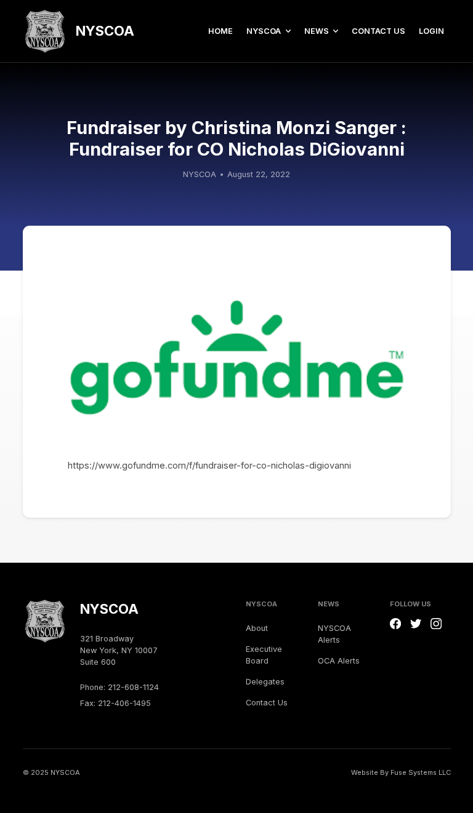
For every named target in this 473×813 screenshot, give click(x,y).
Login (431, 31)
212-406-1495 (124, 703)
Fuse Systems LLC (420, 772)
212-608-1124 (133, 687)
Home (220, 31)
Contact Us (378, 31)
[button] (268, 31)
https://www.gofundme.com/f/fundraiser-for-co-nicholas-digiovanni (209, 465)
